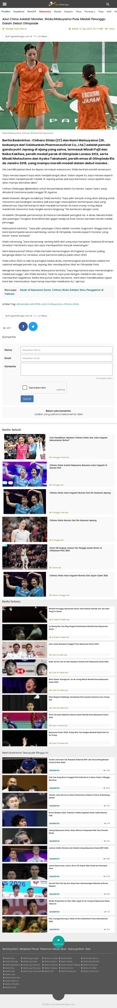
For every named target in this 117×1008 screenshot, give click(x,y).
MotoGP (31, 11)
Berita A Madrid (12, 984)
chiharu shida (71, 304)
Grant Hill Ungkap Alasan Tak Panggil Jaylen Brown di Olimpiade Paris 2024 (76, 549)
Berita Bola (10, 958)
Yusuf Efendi (20, 28)
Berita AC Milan (90, 968)
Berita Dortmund (90, 964)
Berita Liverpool (51, 964)
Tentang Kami (10, 949)
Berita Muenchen (12, 977)
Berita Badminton (12, 964)
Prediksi (6, 11)
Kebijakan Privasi (29, 949)
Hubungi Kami (76, 949)
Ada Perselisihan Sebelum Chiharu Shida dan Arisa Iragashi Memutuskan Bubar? (78, 439)
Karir (88, 949)
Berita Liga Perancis (31, 968)
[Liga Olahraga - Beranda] (58, 4)
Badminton (45, 11)
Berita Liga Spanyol (31, 964)
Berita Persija (66, 961)
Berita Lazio (10, 974)
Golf (109, 11)
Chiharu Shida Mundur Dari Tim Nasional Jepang (73, 520)
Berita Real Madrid (91, 961)
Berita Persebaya (68, 971)
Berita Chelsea (50, 968)
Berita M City (10, 987)
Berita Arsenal (50, 961)
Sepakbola (18, 11)
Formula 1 (90, 11)
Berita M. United (51, 958)
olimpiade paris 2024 (28, 304)
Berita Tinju (9, 968)
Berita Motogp (11, 961)
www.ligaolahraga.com (62, 1004)
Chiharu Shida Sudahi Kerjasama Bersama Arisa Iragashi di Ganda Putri (78, 466)
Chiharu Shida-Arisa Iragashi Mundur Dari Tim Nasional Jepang (80, 492)
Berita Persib (66, 958)
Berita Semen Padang (70, 964)
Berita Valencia (11, 980)
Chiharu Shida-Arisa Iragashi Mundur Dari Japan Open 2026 (79, 575)
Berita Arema (67, 968)
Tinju (101, 11)
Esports (68, 11)
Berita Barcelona (90, 958)
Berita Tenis (10, 971)
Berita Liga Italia (30, 961)
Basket (57, 11)
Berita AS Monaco (91, 971)
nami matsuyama (51, 304)
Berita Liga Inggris (31, 958)
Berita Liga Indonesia (32, 971)
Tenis (79, 11)
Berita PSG (48, 971)
